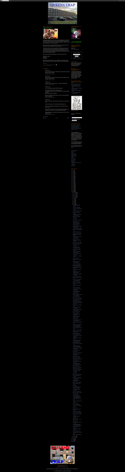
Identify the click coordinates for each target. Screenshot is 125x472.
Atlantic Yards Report (74, 150)
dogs (51, 65)
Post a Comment (45, 116)
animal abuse (48, 65)
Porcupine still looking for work (77, 412)
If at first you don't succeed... (77, 276)
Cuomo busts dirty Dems (76, 404)
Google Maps (75, 146)
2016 (73, 182)
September (74, 196)
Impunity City (73, 158)
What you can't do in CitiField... (77, 233)
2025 (73, 171)
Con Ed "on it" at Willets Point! (77, 220)
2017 (73, 181)
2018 (73, 180)
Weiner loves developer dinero (77, 434)
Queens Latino (73, 161)
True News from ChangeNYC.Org (76, 128)
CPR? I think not (75, 420)
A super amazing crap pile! (76, 263)
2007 (73, 440)
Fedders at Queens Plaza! (76, 356)
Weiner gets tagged (75, 418)
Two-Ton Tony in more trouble (77, 324)
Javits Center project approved (77, 374)
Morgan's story (45, 63)
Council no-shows (75, 293)
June (74, 200)
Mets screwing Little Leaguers (77, 299)
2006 (73, 441)
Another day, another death (76, 411)
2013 (73, 186)
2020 (73, 177)
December (74, 192)
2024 (73, 172)
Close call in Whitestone (76, 296)
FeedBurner (78, 57)
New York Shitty (73, 159)
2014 (73, 185)
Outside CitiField (75, 221)
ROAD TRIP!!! (75, 385)
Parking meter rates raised (76, 368)
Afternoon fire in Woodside (76, 207)
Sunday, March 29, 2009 (49, 79)
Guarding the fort (75, 351)
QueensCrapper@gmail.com (75, 49)
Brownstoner (73, 151)
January (74, 437)
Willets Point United (74, 129)
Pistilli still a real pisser (76, 365)
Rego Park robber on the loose (77, 243)
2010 (73, 190)
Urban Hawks (73, 165)
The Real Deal (73, 164)
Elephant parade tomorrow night (77, 358)
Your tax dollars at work (76, 395)
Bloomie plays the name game (77, 242)
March (74, 204)
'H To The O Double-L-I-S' (76, 350)
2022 (73, 175)
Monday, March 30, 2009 (50, 114)
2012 (73, 187)
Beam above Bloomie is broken (77, 392)
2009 (73, 191)
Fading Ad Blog (73, 153)
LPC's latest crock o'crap (76, 311)
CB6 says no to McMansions (77, 391)
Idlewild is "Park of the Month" (77, 382)
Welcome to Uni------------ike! (77, 419)
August (74, 197)
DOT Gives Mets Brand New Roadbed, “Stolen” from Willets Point (76, 86)
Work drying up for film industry (77, 228)
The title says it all (75, 318)
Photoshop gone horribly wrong (77, 369)
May (74, 201)
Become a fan (73, 113)
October (74, 195)
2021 (73, 176)
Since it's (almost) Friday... (76, 287)
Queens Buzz (73, 160)
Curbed (72, 152)
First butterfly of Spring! (76, 357)
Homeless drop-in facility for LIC (77, 352)
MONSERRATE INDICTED (76, 342)
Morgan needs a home (76, 238)
